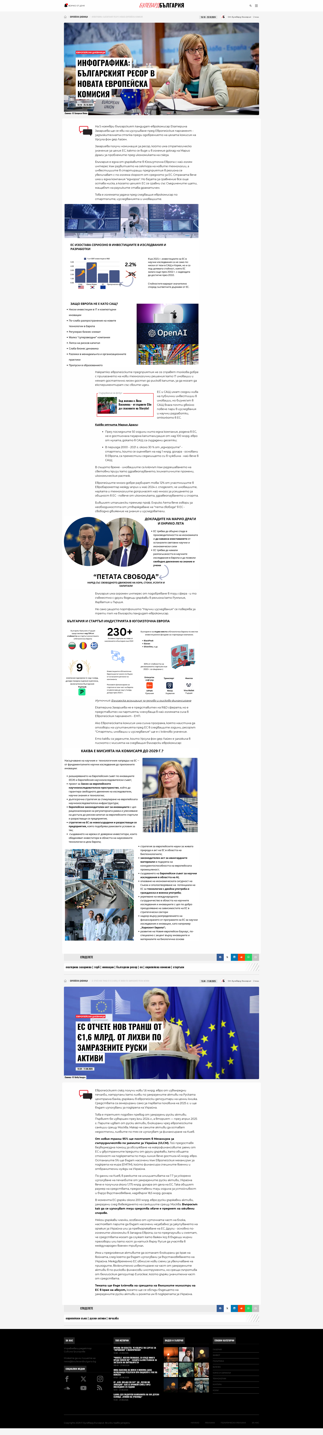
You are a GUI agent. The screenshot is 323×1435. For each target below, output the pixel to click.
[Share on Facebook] (220, 957)
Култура (217, 1384)
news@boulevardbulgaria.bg (80, 1361)
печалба (114, 1318)
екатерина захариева (79, 967)
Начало (195, 1423)
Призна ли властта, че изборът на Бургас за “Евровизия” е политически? (135, 1349)
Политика (218, 1361)
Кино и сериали (222, 1373)
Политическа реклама (233, 1423)
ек (141, 967)
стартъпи (178, 967)
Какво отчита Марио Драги (116, 424)
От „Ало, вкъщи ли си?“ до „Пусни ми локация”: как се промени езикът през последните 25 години (132, 1384)
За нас (69, 1340)
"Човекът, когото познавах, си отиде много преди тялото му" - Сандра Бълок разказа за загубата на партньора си (135, 1360)
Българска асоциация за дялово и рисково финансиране (151, 700)
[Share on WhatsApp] (248, 957)
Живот (216, 1355)
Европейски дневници (90, 52)
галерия (217, 1349)
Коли (216, 1390)
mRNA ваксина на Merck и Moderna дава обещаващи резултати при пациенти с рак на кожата (135, 1372)
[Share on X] (227, 957)
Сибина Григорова (74, 1351)
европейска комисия (158, 967)
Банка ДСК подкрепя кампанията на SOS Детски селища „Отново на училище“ (136, 1395)
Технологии (219, 1378)
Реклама (210, 1423)
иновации (108, 967)
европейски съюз (76, 1318)
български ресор (126, 967)
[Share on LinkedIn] (234, 957)
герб (97, 967)
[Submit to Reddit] (241, 957)
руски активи (98, 1318)
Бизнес (217, 1367)
